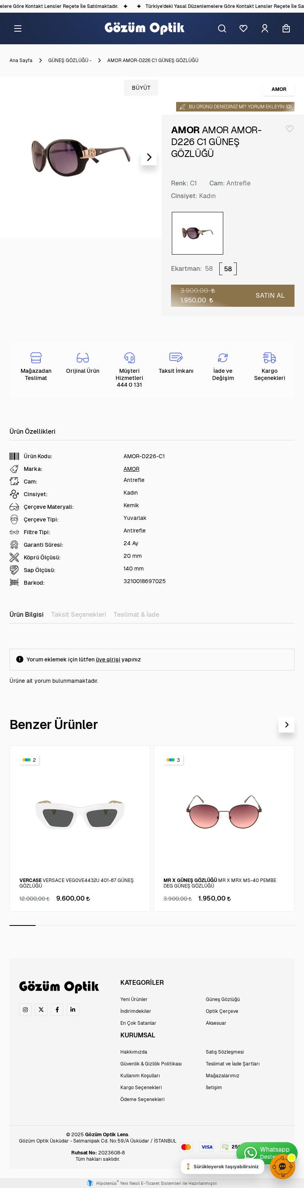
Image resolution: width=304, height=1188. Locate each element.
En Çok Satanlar (138, 1023)
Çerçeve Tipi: (41, 519)
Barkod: (34, 583)
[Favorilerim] (243, 28)
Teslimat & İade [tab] (136, 614)
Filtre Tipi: (37, 532)
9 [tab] (232, 925)
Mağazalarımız (222, 1075)
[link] (25, 1009)
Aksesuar (216, 1023)
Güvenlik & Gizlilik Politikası (151, 1064)
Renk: (179, 183)
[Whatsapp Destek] (267, 1153)
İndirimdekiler (135, 1011)
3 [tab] (75, 925)
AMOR (131, 469)
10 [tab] (258, 925)
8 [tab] (206, 925)
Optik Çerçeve (222, 1011)
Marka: (33, 469)
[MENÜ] (18, 28)
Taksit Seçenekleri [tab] (78, 614)
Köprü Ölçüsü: (42, 557)
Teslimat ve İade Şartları (233, 1064)
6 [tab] (154, 925)
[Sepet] (286, 28)
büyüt (141, 88)
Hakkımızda (133, 1052)
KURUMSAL (137, 1035)
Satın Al (270, 295)
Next (149, 157)
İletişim (214, 1087)
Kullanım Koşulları (140, 1075)
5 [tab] (127, 925)
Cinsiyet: (184, 196)
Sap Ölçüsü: (39, 570)
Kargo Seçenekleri (141, 1087)
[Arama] (222, 28)
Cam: (217, 183)
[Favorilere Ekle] (290, 129)
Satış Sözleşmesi (225, 1052)
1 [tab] (23, 925)
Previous (13, 157)
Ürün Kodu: (38, 456)
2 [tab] (49, 925)
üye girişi (108, 659)
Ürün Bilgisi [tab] (27, 614)
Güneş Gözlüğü (223, 999)
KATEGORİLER (142, 982)
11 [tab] (285, 925)
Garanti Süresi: (43, 545)
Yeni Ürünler (134, 999)
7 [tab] (180, 925)
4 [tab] (101, 925)
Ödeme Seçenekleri (142, 1099)
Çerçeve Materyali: (49, 507)
